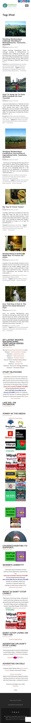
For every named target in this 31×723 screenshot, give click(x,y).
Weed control (15, 70)
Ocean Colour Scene (14, 228)
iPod (23, 69)
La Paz (21, 275)
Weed (9, 70)
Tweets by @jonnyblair (15, 639)
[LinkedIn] (26, 1)
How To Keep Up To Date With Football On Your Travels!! (13, 96)
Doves (14, 226)
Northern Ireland (17, 121)
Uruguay (13, 280)
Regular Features (14, 66)
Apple (4, 226)
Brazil (14, 327)
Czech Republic (24, 327)
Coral (18, 327)
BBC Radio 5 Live (19, 119)
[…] (5, 61)
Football (4, 118)
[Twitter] (21, 1)
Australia (10, 64)
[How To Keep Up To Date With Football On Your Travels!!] (15, 84)
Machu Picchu (22, 329)
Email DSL (17, 654)
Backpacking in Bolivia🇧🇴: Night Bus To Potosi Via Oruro (13, 255)
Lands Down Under (18, 354)
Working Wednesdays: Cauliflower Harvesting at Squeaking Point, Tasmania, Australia (14, 154)
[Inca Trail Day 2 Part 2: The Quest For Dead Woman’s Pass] (15, 293)
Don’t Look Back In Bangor (18, 352)
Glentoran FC (10, 118)
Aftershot (19, 361)
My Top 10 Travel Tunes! (13, 207)
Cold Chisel (9, 226)
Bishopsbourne (17, 64)
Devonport (19, 69)
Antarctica (18, 180)
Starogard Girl (19, 363)
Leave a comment (16, 183)
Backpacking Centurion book (15, 350)
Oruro (25, 275)
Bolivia (10, 275)
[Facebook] (19, 1)
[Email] (28, 1)
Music (19, 225)
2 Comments (11, 230)
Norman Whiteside (7, 121)
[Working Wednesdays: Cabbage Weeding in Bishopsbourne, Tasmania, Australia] (15, 28)
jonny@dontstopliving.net (15, 704)
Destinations (21, 116)
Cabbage (13, 69)
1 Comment (23, 70)
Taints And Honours (18, 356)
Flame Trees (19, 226)
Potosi (4, 277)
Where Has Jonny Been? (15, 418)
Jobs (3, 66)
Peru (15, 325)
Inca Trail (10, 325)
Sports (7, 119)
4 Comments (9, 122)
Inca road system (10, 329)
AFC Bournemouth (13, 116)
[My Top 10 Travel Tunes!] (15, 196)
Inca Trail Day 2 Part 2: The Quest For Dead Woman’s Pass (14, 306)
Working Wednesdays (8, 67)
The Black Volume (19, 358)
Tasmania (22, 66)
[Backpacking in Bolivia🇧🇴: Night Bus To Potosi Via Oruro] (15, 243)
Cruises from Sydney (15, 674)
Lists (16, 225)
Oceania (7, 66)
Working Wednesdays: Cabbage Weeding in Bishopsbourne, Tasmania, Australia (14, 41)
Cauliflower (16, 175)
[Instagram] (24, 1)
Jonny (21, 181)
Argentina (15, 278)
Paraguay (7, 280)
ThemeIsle (22, 719)
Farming (24, 64)
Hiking (4, 329)
